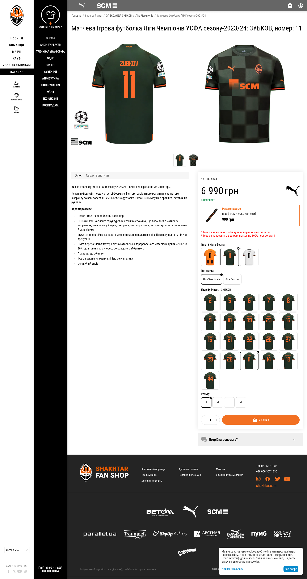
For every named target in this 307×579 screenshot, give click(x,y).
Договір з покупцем (152, 480)
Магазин (220, 469)
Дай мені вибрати (232, 569)
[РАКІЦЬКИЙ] (210, 380)
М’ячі (50, 92)
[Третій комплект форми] (249, 257)
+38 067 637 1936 (266, 466)
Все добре (291, 569)
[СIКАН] (269, 361)
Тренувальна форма (50, 51)
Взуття (50, 65)
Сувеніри (50, 71)
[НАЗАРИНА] (210, 361)
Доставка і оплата (188, 469)
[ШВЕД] (210, 322)
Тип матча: (207, 270)
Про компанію (149, 474)
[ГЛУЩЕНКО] (210, 341)
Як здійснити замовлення (229, 474)
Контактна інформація (153, 469)
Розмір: (205, 394)
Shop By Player (50, 44)
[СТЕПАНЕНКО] (249, 302)
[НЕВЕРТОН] (249, 322)
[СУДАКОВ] (229, 322)
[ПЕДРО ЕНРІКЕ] (269, 322)
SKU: (203, 179)
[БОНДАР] (229, 302)
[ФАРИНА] (229, 361)
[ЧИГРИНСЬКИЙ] (288, 361)
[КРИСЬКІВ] (288, 302)
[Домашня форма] (210, 257)
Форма (50, 38)
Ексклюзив (50, 98)
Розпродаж (50, 105)
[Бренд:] (293, 191)
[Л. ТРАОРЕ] (210, 302)
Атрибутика (50, 78)
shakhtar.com (266, 485)
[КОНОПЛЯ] (269, 341)
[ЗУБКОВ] (249, 361)
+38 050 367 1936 (266, 471)
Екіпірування (50, 85)
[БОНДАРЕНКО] (229, 341)
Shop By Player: (210, 289)
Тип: (203, 244)
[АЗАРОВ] (288, 322)
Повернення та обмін (190, 474)
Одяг (50, 58)
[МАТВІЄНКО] (249, 341)
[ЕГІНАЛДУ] (269, 302)
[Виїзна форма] (229, 257)
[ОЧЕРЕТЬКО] (288, 341)
